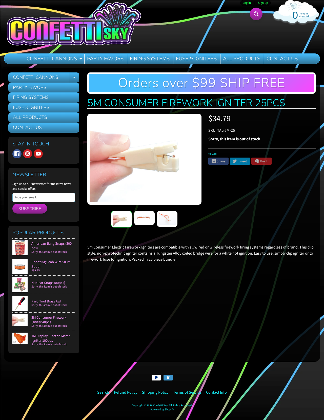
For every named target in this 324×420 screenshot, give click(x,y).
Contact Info (216, 392)
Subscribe (29, 209)
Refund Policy (125, 392)
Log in (247, 3)
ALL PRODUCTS (241, 58)
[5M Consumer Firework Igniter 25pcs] (121, 219)
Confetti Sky (160, 405)
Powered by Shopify (162, 409)
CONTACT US (282, 58)
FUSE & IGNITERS (196, 58)
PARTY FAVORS (105, 58)
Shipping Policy (155, 392)
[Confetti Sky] (73, 24)
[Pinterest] (27, 153)
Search (103, 392)
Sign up (263, 3)
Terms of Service (187, 392)
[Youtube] (38, 153)
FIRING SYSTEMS (150, 58)
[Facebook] (17, 153)
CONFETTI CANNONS (55, 59)
